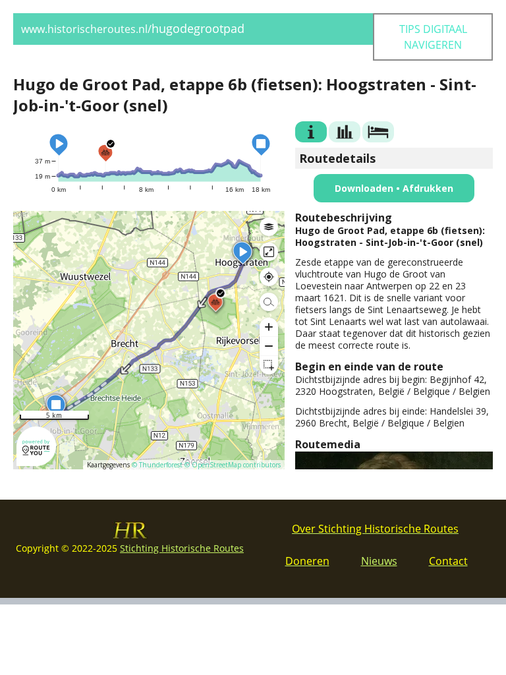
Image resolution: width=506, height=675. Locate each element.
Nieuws (379, 561)
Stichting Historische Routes (182, 548)
